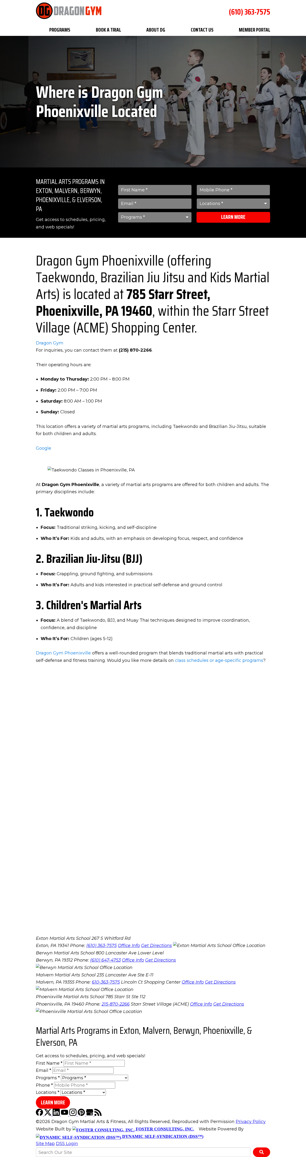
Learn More (233, 217)
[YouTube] (65, 1114)
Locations (47, 1092)
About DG (155, 30)
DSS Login (67, 1143)
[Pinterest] (82, 1114)
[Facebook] (40, 1114)
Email (43, 1070)
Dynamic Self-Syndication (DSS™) (162, 1136)
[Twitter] (48, 1114)
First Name (49, 1063)
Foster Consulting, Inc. (164, 1129)
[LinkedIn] (57, 1114)
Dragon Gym (49, 343)
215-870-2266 (116, 1004)
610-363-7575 (106, 982)
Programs (59, 30)
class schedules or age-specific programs (219, 660)
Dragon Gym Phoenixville (63, 653)
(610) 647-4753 (105, 960)
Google (43, 448)
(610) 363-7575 (249, 12)
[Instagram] (73, 1114)
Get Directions (156, 945)
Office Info (129, 945)
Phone (44, 1085)
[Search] (261, 1152)
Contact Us (202, 30)
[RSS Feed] (98, 1114)
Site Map (45, 1143)
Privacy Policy (251, 1121)
